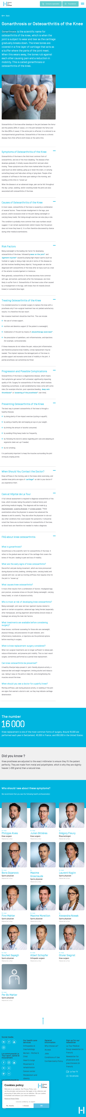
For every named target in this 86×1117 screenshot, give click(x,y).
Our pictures (74, 1076)
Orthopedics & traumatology (29, 1048)
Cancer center (29, 1071)
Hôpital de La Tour (7, 4)
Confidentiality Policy (54, 1061)
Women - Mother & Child (31, 1055)
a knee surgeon (35, 509)
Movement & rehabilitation (29, 1066)
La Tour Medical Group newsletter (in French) (74, 1049)
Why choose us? (51, 1046)
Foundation (72, 4)
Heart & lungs (29, 1060)
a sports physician (20, 509)
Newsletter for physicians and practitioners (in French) (73, 1061)
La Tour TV (74, 1072)
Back (8, 16)
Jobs (47, 1053)
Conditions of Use (52, 1057)
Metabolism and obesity (30, 1077)
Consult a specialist (52, 4)
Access (48, 1050)
